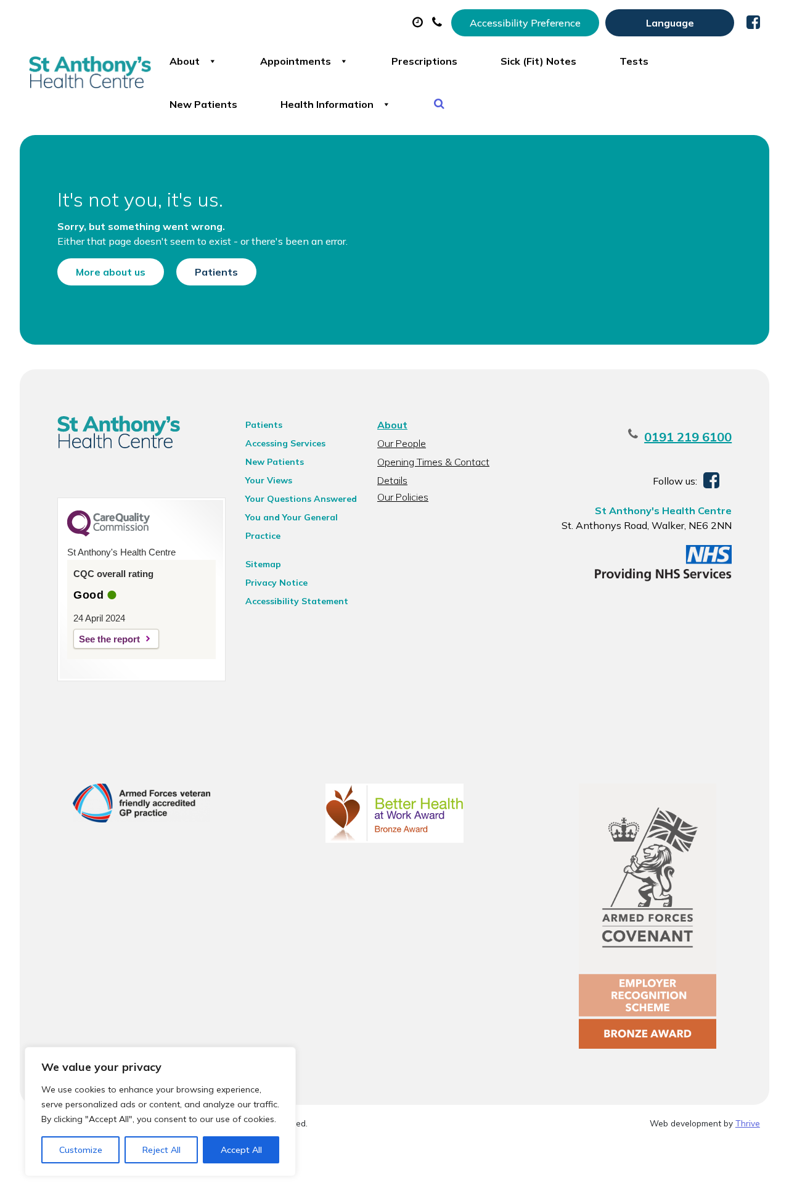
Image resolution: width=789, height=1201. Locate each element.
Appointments (295, 61)
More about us (110, 272)
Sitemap (263, 564)
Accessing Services (285, 443)
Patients (216, 272)
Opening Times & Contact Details (433, 463)
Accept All (241, 1149)
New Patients (203, 104)
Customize (80, 1149)
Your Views (268, 480)
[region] (160, 1111)
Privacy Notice (276, 582)
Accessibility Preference (525, 23)
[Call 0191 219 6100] (438, 23)
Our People (401, 443)
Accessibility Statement (296, 601)
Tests (633, 61)
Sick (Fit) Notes (538, 61)
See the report (109, 639)
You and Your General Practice (291, 519)
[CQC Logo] (108, 533)
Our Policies (402, 497)
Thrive (747, 1123)
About (185, 61)
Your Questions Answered (301, 498)
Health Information (327, 104)
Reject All (161, 1149)
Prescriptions (424, 61)
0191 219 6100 (688, 437)
